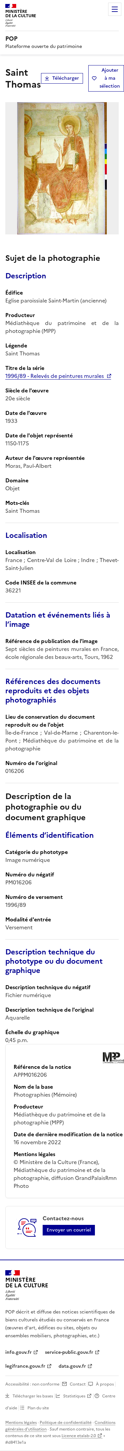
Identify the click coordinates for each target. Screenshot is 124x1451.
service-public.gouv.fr (69, 1352)
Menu (114, 9)
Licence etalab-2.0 (79, 1436)
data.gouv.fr (72, 1366)
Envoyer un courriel (69, 1230)
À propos (105, 1384)
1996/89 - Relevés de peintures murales (54, 376)
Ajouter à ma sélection (110, 78)
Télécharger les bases (33, 1396)
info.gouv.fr (18, 1352)
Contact (78, 1384)
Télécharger (65, 78)
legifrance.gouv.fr (25, 1366)
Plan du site (38, 1408)
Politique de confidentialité (66, 1423)
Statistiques (74, 1396)
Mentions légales (21, 1423)
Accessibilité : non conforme (32, 1384)
